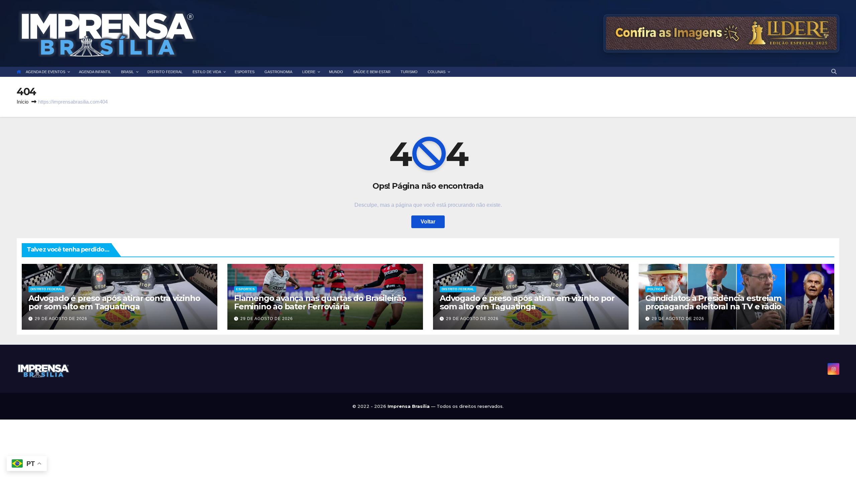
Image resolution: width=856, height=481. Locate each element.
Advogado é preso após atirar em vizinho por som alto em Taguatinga (527, 302)
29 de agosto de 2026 (61, 318)
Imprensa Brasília (409, 406)
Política (655, 289)
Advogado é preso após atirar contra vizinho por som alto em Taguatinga (114, 302)
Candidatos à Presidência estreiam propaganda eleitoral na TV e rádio (713, 302)
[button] (834, 71)
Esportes (245, 289)
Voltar (428, 221)
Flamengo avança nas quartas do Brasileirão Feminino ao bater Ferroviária (320, 302)
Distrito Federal (46, 289)
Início (22, 102)
